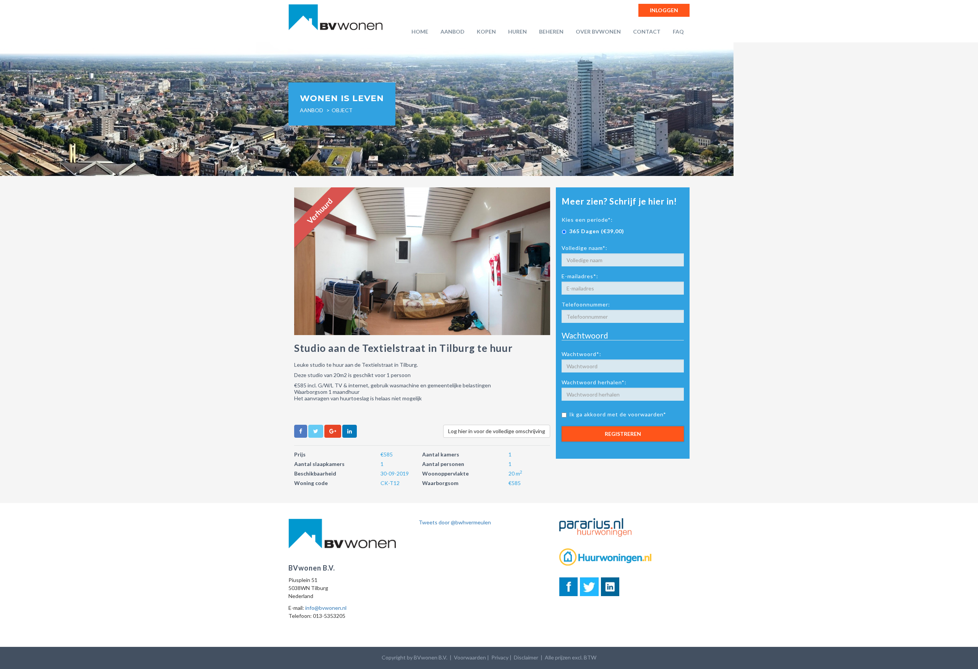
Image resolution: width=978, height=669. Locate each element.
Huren (517, 31)
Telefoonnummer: (586, 304)
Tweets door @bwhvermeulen (455, 522)
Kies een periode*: (587, 219)
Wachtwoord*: (581, 354)
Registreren (623, 433)
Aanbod (452, 31)
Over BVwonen (598, 31)
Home (419, 31)
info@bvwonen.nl (326, 608)
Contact (647, 31)
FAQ (678, 31)
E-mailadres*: (580, 276)
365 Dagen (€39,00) (596, 231)
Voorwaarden (470, 657)
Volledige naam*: (584, 248)
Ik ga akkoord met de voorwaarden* (617, 414)
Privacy (499, 657)
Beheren (551, 31)
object (342, 110)
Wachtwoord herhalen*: (594, 382)
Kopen (486, 31)
